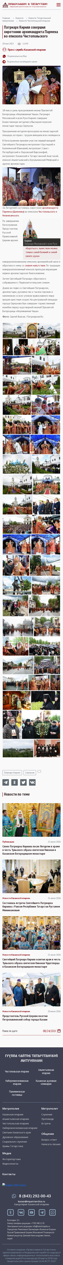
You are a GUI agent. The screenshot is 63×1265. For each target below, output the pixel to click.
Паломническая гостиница (17, 1093)
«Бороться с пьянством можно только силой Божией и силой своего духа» (42, 252)
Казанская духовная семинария (46, 1082)
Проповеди (47, 1119)
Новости (19, 18)
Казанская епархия (12, 1114)
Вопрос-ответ (49, 1139)
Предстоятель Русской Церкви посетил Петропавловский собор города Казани (24, 1017)
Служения (46, 1114)
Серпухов (29, 772)
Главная (6, 18)
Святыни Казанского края (16, 1132)
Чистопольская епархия (17, 1071)
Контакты (8, 1174)
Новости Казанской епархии (16, 898)
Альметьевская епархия (46, 1071)
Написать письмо (51, 1144)
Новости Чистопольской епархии (34, 20)
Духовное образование (15, 1137)
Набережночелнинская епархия (16, 1082)
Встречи (46, 1123)
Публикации (8, 842)
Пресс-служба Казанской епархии (27, 49)
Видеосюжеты (10, 1163)
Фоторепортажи (11, 1159)
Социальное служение (14, 1141)
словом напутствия (35, 265)
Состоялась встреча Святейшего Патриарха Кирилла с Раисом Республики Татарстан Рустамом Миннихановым (31, 906)
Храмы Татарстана (12, 1146)
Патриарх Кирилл (12, 772)
